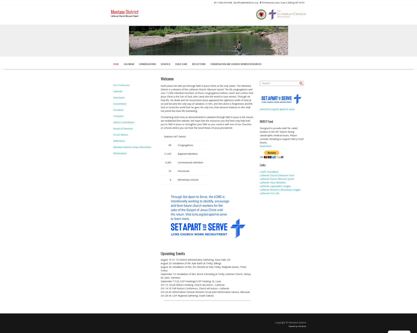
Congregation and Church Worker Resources (235, 64)
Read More (266, 146)
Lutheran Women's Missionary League (280, 189)
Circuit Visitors (120, 134)
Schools (165, 64)
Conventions (119, 103)
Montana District (124, 11)
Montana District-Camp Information (132, 147)
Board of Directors (123, 128)
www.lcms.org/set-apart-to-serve (277, 109)
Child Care (181, 64)
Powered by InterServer (297, 326)
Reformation (120, 153)
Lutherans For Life (269, 193)
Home (116, 64)
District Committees (123, 122)
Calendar (129, 64)
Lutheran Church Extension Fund (277, 175)
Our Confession (121, 85)
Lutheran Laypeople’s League (275, 186)
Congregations (147, 64)
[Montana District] (208, 54)
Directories (119, 97)
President (118, 109)
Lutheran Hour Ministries (273, 182)
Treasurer (118, 116)
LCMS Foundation (269, 171)
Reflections (199, 64)
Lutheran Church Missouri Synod (277, 178)
